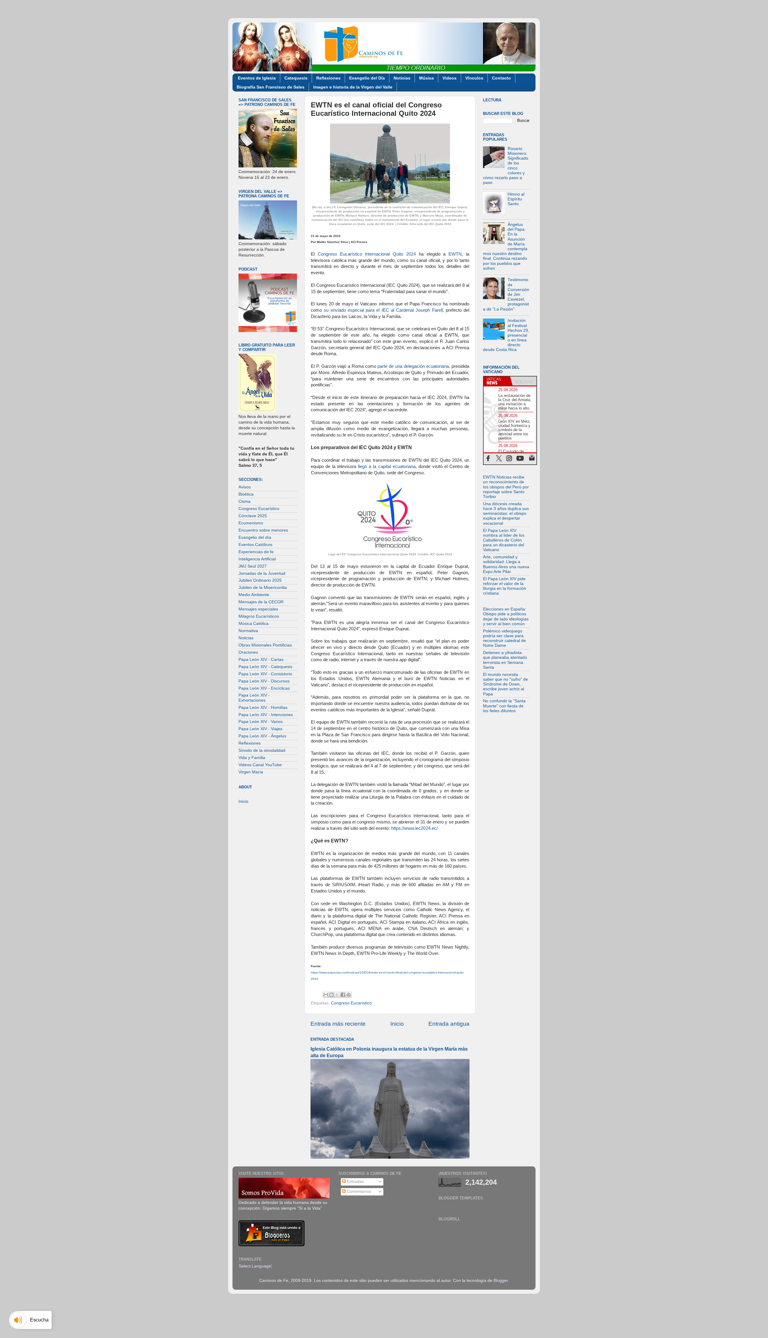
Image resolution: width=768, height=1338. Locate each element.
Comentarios (358, 1191)
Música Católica (253, 623)
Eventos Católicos (255, 544)
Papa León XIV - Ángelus (262, 736)
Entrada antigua (449, 1024)
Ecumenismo (250, 523)
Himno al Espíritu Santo (516, 199)
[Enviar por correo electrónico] (326, 995)
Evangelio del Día (367, 78)
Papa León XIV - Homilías (262, 707)
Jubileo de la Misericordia (262, 587)
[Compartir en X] (337, 995)
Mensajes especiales (258, 609)
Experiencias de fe (256, 552)
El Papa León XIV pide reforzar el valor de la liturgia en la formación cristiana (504, 586)
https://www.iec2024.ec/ (414, 828)
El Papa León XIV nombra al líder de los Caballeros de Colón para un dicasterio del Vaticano (503, 540)
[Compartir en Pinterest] (349, 995)
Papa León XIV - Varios (260, 721)
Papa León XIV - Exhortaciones (254, 697)
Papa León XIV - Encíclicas (264, 688)
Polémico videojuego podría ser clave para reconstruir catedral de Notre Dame (504, 638)
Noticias (402, 78)
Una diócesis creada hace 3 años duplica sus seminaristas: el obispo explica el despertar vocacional (506, 514)
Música (426, 78)
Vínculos (474, 78)
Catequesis (296, 78)
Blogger (501, 1280)
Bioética (246, 494)
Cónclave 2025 (252, 516)
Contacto (501, 78)
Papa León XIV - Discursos (264, 681)
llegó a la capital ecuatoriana (385, 466)
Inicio (397, 1024)
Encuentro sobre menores (263, 530)
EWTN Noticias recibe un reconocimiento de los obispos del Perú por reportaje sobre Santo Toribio (506, 487)
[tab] (497, 381)
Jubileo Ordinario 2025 (260, 580)
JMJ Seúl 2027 (252, 566)
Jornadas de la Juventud (261, 573)
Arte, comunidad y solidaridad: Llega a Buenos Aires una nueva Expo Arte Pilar (506, 564)
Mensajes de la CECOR (261, 602)
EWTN (455, 254)
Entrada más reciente (338, 1024)
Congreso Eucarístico (351, 1003)
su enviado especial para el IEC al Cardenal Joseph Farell (383, 310)
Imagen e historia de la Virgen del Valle (352, 87)
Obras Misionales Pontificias (265, 645)
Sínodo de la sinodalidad (261, 750)
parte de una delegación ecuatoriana (413, 366)
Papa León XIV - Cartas (261, 659)
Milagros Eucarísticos (258, 616)
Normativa (248, 630)
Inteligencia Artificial (257, 559)
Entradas (355, 1181)
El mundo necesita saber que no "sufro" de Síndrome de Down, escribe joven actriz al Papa (505, 684)
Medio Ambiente (253, 594)
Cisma (244, 501)
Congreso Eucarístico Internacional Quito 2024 (367, 254)
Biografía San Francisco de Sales (270, 87)
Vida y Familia (251, 757)
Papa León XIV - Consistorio (265, 674)
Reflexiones (328, 78)
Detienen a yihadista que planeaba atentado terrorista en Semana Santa (505, 660)
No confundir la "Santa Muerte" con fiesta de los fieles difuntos (504, 706)
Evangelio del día (254, 537)
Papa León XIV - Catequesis (265, 666)
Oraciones (248, 652)
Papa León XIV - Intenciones (265, 714)
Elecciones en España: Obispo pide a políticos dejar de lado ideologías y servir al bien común (506, 616)
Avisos (244, 487)
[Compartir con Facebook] (343, 995)
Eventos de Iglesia (257, 78)
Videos (449, 78)
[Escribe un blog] (331, 995)
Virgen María (250, 772)
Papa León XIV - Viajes (260, 729)
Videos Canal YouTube (260, 765)
